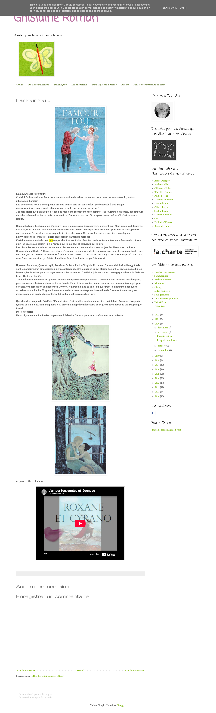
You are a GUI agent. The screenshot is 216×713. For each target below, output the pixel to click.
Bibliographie (60, 84)
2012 (157, 387)
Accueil (19, 84)
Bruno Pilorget (162, 180)
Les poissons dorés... (167, 340)
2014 (157, 378)
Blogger (121, 705)
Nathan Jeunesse (162, 279)
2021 (157, 319)
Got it (183, 7)
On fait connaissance (38, 84)
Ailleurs (125, 84)
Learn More (170, 7)
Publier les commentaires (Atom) (47, 675)
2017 (157, 364)
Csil (156, 218)
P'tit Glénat (160, 302)
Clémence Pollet (162, 188)
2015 (157, 373)
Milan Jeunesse (162, 290)
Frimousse (159, 306)
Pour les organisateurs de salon (149, 84)
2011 (157, 391)
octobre (162, 345)
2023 (157, 314)
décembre (163, 327)
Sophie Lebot (161, 211)
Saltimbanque (161, 275)
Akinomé (159, 283)
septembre (163, 350)
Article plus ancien (134, 670)
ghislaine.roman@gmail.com (166, 429)
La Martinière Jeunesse (166, 298)
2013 (157, 382)
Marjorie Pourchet (163, 199)
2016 (157, 369)
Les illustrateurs (79, 84)
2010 (157, 396)
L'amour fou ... (164, 335)
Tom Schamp (161, 203)
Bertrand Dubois (162, 226)
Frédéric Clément (163, 222)
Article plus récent (26, 670)
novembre (163, 332)
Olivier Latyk (161, 207)
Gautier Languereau (164, 272)
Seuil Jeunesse (161, 294)
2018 (157, 360)
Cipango (158, 287)
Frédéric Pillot (161, 184)
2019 (157, 355)
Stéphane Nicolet (163, 214)
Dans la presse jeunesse (104, 84)
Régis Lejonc (161, 195)
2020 (157, 323)
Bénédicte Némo (163, 192)
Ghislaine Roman (56, 18)
